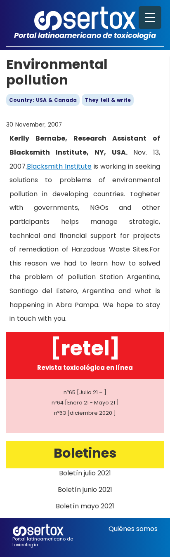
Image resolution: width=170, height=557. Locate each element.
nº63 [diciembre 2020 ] (85, 412)
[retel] (85, 348)
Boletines (85, 453)
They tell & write (108, 99)
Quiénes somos (133, 528)
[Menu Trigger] (150, 17)
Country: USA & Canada (43, 99)
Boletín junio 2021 (85, 489)
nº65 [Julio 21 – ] (85, 392)
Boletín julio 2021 (85, 473)
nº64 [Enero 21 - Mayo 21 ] (85, 402)
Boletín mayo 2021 (85, 506)
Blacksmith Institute (59, 166)
